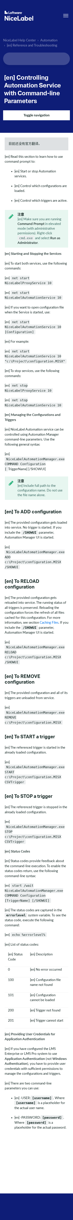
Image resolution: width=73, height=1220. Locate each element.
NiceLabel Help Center (19, 40)
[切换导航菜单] (66, 15)
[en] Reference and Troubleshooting (32, 45)
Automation (48, 40)
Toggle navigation (37, 115)
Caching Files (49, 622)
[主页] (19, 15)
